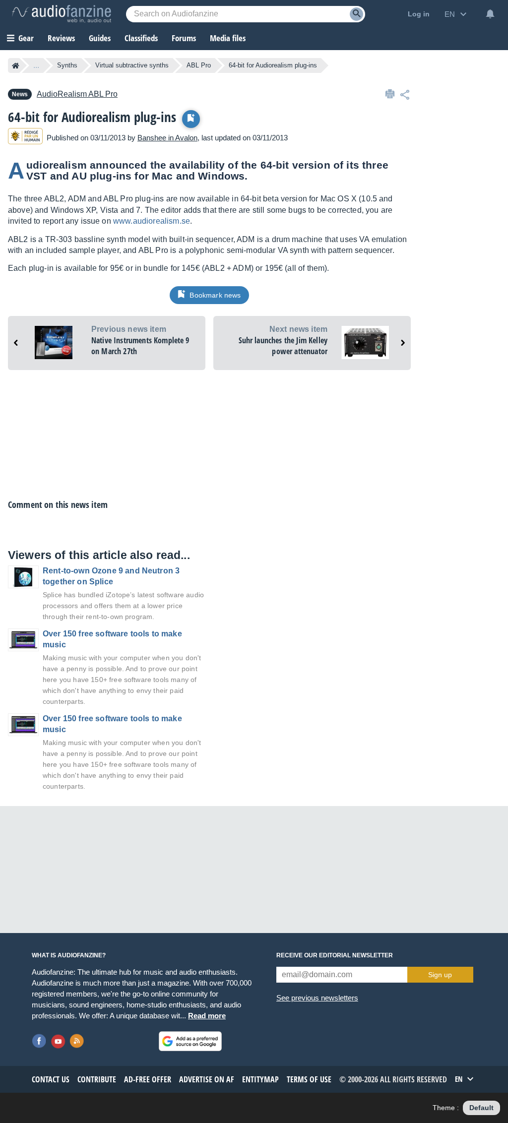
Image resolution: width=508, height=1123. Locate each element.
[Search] (356, 14)
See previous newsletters (317, 998)
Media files (228, 38)
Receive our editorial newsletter (334, 955)
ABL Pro (199, 65)
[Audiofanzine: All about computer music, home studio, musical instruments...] (61, 14)
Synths (67, 65)
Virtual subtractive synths (132, 65)
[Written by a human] (25, 137)
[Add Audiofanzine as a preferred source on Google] (190, 1041)
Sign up (440, 975)
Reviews (61, 38)
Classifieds (141, 38)
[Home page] (15, 65)
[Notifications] (490, 14)
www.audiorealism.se (151, 221)
